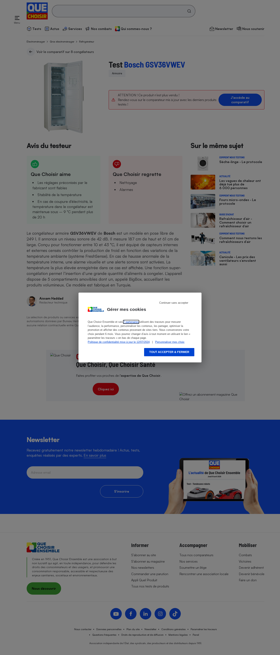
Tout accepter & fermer (169, 352)
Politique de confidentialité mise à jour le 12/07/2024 (119, 342)
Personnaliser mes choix (169, 342)
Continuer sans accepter (173, 302)
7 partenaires (131, 321)
